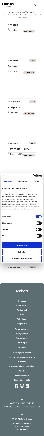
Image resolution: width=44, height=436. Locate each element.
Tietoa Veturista (22, 329)
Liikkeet (22, 301)
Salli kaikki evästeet (22, 245)
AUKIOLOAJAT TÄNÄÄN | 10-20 (22, 12)
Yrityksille (22, 361)
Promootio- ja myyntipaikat (22, 366)
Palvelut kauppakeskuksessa (22, 357)
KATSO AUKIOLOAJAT (22, 403)
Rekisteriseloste (22, 375)
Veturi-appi (22, 342)
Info (22, 314)
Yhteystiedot (22, 333)
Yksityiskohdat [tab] (22, 181)
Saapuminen (22, 338)
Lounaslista (29, 31)
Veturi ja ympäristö (22, 352)
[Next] (40, 14)
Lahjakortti (22, 347)
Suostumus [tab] (8, 181)
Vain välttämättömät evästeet (22, 259)
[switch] (39, 223)
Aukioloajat (22, 319)
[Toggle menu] (40, 5)
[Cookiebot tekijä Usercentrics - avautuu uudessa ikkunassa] (33, 175)
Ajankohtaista (22, 305)
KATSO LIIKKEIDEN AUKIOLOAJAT (22, 15)
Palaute (22, 371)
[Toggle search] (35, 5)
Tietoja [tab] (36, 181)
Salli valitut (22, 252)
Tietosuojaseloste (22, 380)
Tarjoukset (22, 310)
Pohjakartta (22, 323)
